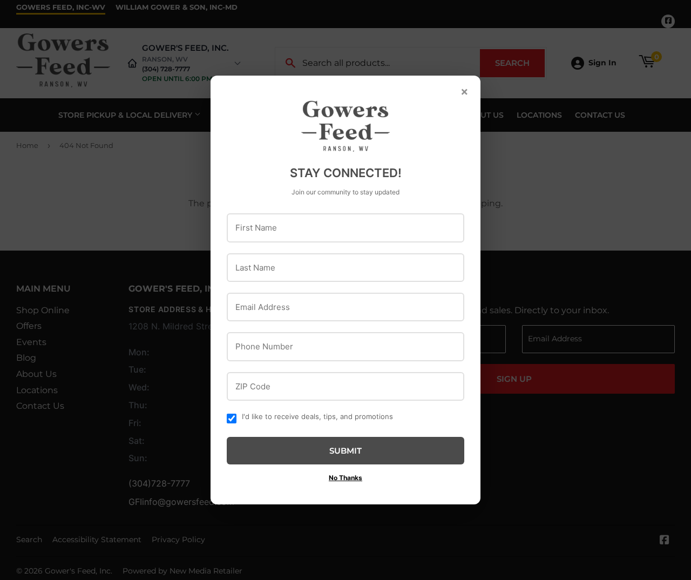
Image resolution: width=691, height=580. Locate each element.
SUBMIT (345, 451)
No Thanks (345, 478)
